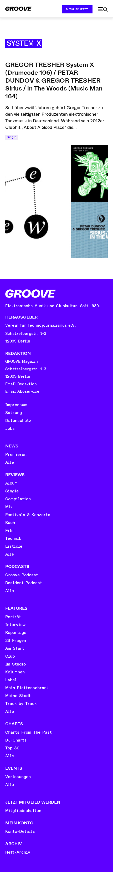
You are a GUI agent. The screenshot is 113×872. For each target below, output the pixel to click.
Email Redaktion (21, 384)
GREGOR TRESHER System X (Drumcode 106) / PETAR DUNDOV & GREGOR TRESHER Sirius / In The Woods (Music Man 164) (53, 80)
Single (11, 137)
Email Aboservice (22, 391)
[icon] (103, 10)
